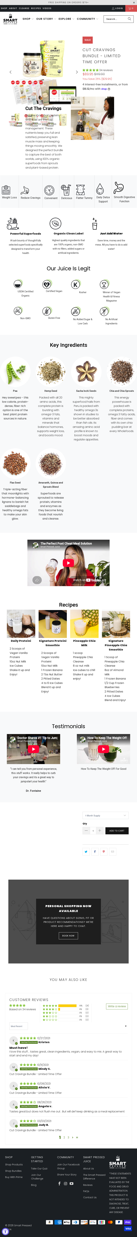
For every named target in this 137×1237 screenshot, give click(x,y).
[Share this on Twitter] (86, 852)
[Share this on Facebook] (95, 852)
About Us (88, 1168)
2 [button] (64, 1137)
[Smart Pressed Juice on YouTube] (71, 1184)
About (13, 8)
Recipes (36, 8)
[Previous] (11, 72)
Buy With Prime (14, 1177)
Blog (33, 1185)
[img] (28, 1038)
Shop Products (14, 1164)
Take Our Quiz (39, 1168)
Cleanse (24, 8)
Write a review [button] (117, 1006)
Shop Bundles (13, 1171)
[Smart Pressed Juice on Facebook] (59, 1184)
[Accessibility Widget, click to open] (5, 1231)
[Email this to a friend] (112, 852)
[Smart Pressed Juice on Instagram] (65, 1184)
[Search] (129, 19)
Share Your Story (67, 1174)
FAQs (86, 1191)
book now (68, 935)
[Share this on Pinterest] (103, 852)
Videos (47, 8)
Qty (85, 823)
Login (119, 8)
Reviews (88, 1185)
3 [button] (68, 1137)
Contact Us (90, 1197)
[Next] (76, 72)
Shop (4, 8)
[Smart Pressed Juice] (10, 19)
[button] (28, 19)
